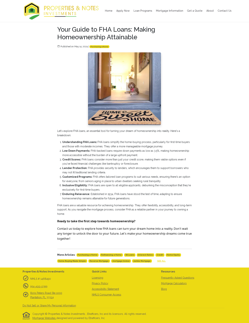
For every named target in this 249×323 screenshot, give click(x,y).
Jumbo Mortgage (142, 261)
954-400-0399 (38, 286)
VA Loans (129, 255)
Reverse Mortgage (99, 261)
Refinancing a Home (111, 255)
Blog (164, 289)
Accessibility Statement (105, 289)
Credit (160, 255)
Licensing (97, 277)
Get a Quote (195, 10)
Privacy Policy (100, 283)
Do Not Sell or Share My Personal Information (49, 305)
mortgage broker (121, 261)
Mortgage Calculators (174, 283)
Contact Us (225, 10)
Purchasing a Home (99, 47)
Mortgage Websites (44, 318)
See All (161, 261)
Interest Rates (145, 255)
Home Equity (173, 255)
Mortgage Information (169, 10)
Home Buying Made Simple (72, 261)
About (210, 10)
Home (108, 10)
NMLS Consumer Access (106, 294)
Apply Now (123, 10)
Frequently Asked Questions (177, 277)
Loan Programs (143, 10)
